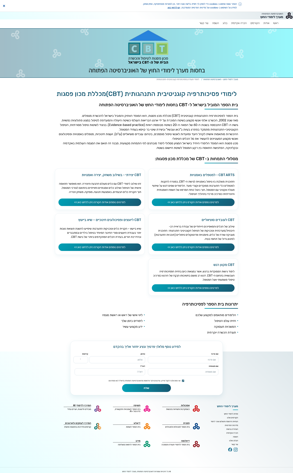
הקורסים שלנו (232, 417)
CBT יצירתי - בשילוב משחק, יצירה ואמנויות (111, 175)
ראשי (275, 23)
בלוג (225, 23)
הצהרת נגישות (232, 429)
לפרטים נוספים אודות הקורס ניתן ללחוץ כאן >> (193, 202)
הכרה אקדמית (239, 23)
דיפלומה (185, 440)
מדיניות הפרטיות (231, 425)
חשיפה (137, 405)
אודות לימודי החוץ (231, 414)
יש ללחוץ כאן (174, 7)
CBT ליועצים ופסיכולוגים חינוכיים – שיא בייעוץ (109, 220)
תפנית (186, 423)
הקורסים (255, 23)
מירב (138, 440)
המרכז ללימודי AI (82, 405)
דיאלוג (137, 423)
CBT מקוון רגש (224, 265)
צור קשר (203, 23)
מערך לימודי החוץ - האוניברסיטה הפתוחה (220, 79)
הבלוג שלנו (233, 440)
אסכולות (185, 405)
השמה (215, 23)
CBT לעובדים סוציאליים (218, 220)
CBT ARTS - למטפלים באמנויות (212, 175)
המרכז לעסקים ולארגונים (78, 423)
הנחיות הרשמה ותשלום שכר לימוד (224, 421)
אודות (266, 23)
